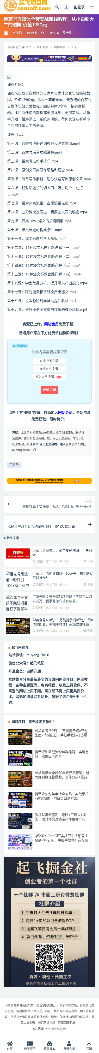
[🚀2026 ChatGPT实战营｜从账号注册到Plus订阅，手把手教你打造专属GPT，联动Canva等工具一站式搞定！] (20, 842)
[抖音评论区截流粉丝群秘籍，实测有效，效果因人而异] (20, 758)
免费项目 (38, 608)
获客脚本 (49, 1048)
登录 (81, 7)
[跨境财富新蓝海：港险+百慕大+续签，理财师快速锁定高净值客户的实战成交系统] (20, 821)
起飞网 (57, 691)
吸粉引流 (38, 584)
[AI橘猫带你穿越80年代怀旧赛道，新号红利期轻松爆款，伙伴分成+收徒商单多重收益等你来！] (20, 779)
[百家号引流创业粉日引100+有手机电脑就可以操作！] (18, 585)
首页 (28, 47)
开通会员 (49, 390)
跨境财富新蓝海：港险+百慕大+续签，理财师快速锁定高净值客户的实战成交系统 (62, 819)
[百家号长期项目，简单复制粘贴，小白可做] (18, 553)
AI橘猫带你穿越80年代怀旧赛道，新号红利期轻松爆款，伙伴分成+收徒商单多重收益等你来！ (63, 777)
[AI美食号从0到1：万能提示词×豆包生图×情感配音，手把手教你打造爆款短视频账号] (18, 626)
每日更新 (43, 47)
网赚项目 (18, 33)
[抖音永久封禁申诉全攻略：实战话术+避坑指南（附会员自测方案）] (20, 800)
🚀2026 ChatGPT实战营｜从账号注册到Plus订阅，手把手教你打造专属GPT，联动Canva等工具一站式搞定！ (63, 840)
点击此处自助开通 (51, 444)
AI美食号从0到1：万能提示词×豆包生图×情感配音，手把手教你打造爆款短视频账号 (62, 625)
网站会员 (51, 324)
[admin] (6, 33)
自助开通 (33, 671)
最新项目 (30, 1048)
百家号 (14, 464)
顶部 (89, 1048)
